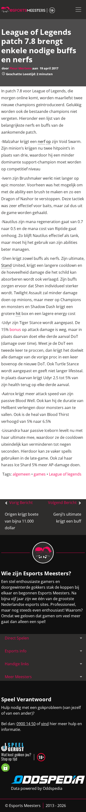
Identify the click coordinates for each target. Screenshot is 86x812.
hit (18, 313)
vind (45, 723)
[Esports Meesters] (28, 9)
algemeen (21, 474)
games (40, 474)
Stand (6, 265)
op (48, 141)
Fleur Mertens (21, 68)
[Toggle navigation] (78, 9)
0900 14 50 (26, 723)
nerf (41, 141)
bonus (15, 329)
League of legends (65, 474)
